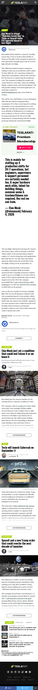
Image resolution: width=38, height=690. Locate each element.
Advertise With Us (12, 680)
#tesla (10, 654)
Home (9, 677)
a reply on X (22, 406)
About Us (17, 677)
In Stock (31, 127)
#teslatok (15, 654)
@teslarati (5, 651)
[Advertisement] (19, 233)
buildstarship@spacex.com (11, 92)
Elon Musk (17, 315)
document (32, 99)
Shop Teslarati (11, 127)
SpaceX (4, 317)
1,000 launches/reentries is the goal (18, 598)
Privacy (31, 680)
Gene (10, 367)
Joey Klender (12, 456)
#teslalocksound (24, 654)
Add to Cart (26, 147)
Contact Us (26, 677)
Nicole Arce (12, 49)
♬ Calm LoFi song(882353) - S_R (12, 655)
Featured (26, 315)
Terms (23, 680)
